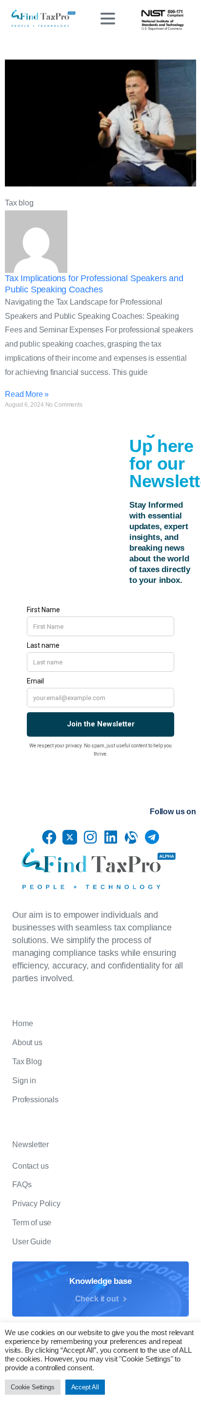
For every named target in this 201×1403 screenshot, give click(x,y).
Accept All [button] (85, 1387)
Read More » (27, 394)
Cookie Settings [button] (33, 1387)
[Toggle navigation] (108, 18)
